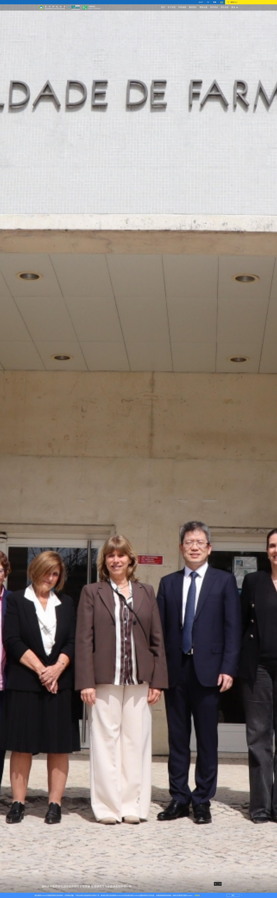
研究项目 (214, 7)
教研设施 (203, 7)
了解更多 (197, 895)
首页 (163, 7)
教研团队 (193, 7)
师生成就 (225, 7)
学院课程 (182, 7)
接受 (233, 895)
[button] (216, 884)
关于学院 (172, 7)
